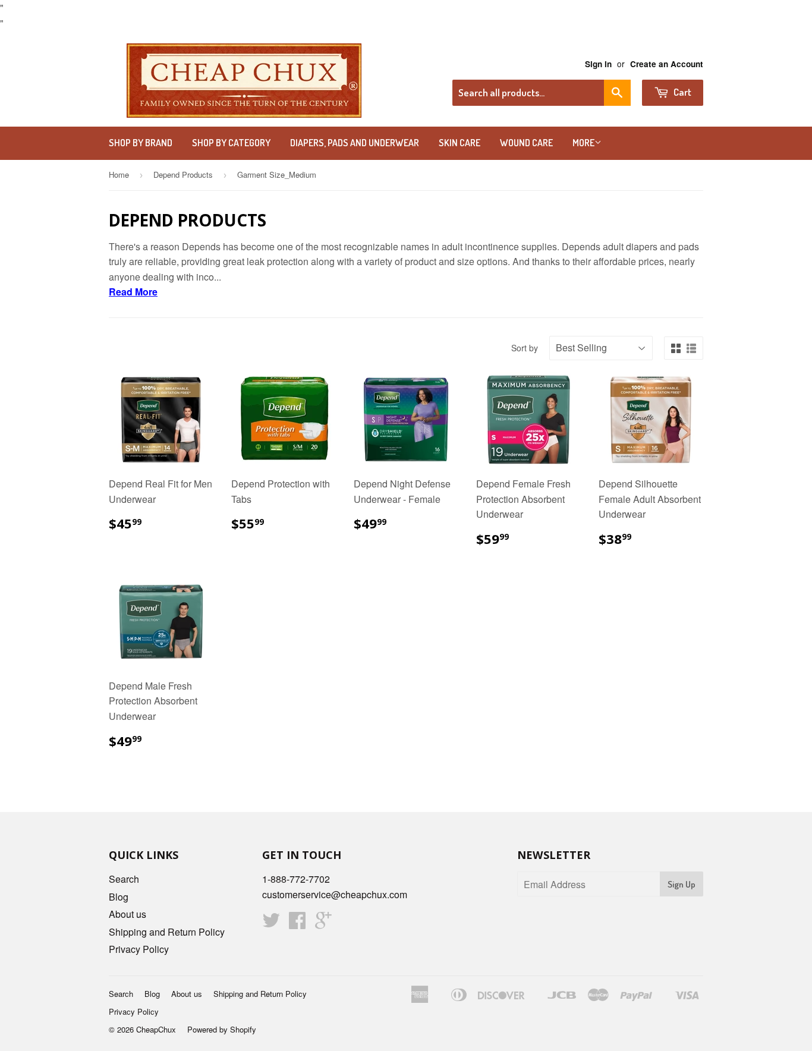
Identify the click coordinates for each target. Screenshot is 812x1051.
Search (124, 879)
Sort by (524, 348)
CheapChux (156, 1029)
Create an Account (666, 64)
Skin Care (459, 143)
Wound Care (526, 143)
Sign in (598, 64)
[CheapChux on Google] (323, 923)
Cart (681, 92)
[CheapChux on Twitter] (271, 923)
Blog (118, 897)
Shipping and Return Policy (167, 932)
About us (127, 914)
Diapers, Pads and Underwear (354, 143)
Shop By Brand (140, 143)
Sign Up (681, 884)
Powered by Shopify (221, 1029)
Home (119, 174)
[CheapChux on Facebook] (297, 923)
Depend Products (183, 174)
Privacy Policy (139, 949)
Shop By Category (231, 143)
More (583, 143)
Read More (133, 291)
